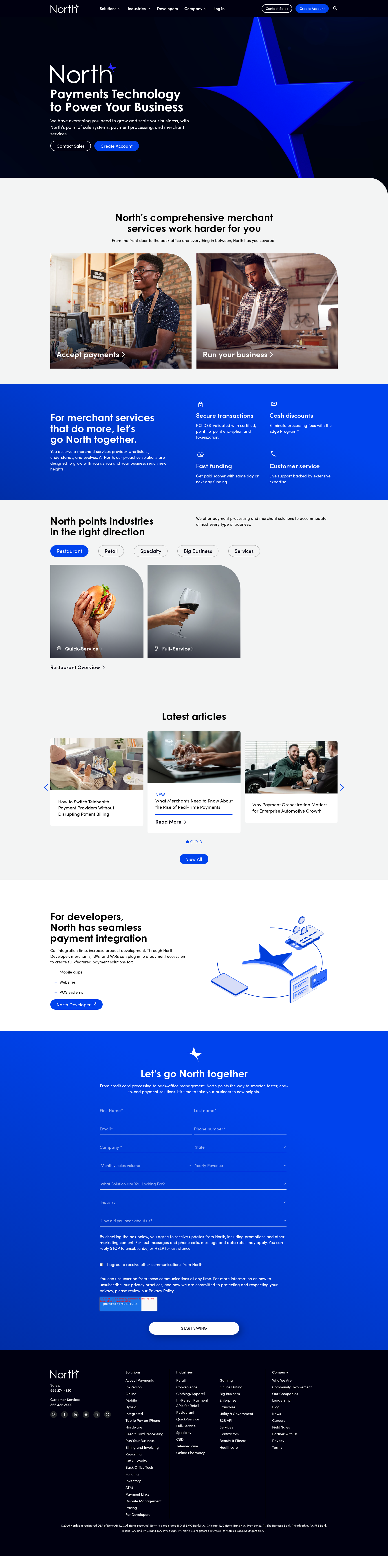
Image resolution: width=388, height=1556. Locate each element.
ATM (129, 1487)
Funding (132, 1474)
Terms (277, 1447)
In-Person (134, 1387)
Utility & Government (236, 1413)
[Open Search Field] (335, 8)
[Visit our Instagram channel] (53, 1414)
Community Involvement (292, 1387)
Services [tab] (244, 550)
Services (226, 1427)
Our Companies (285, 1393)
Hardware (134, 1427)
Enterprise (228, 1400)
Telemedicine (187, 1446)
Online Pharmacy (190, 1452)
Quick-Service (81, 648)
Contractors (229, 1433)
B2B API (226, 1420)
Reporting (134, 1454)
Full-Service (176, 648)
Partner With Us (285, 1433)
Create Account (312, 8)
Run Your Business (140, 1440)
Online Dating (231, 1387)
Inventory (133, 1480)
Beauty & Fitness (233, 1440)
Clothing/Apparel (190, 1393)
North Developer (74, 1004)
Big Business (230, 1393)
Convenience (186, 1387)
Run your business (235, 353)
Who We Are (282, 1380)
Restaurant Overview (75, 667)
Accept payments (88, 353)
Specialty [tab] (150, 550)
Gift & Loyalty (136, 1460)
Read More (168, 821)
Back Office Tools (140, 1467)
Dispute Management (143, 1501)
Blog (276, 1406)
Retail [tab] (111, 550)
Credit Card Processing (144, 1433)
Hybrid (131, 1406)
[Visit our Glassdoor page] (96, 1414)
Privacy (278, 1440)
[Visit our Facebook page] (64, 1414)
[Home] (64, 8)
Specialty (183, 1432)
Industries (137, 9)
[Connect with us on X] (107, 1414)
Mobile (131, 1400)
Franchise (227, 1406)
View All (194, 859)
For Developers (138, 1514)
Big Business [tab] (198, 550)
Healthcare (229, 1447)
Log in (219, 9)
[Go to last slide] (46, 787)
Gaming (226, 1380)
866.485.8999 (61, 1404)
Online (131, 1393)
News (276, 1413)
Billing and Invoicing (142, 1447)
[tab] (187, 841)
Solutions (108, 9)
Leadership (281, 1400)
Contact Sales (277, 8)
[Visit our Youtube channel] (86, 1414)
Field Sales (281, 1427)
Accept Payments (140, 1380)
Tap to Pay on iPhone (143, 1420)
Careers (278, 1420)
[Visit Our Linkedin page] (75, 1414)
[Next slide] (342, 787)
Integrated (134, 1413)
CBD (180, 1439)
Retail (181, 1380)
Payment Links (137, 1494)
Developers (167, 9)
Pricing (131, 1507)
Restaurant (185, 1412)
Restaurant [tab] (69, 550)
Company (193, 9)
